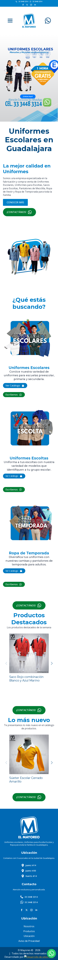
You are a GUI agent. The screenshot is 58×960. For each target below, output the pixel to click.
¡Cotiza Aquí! (28, 96)
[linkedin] (35, 4)
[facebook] (23, 4)
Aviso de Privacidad (29, 941)
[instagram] (31, 4)
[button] (51, 663)
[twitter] (27, 4)
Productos (29, 931)
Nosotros (29, 926)
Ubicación (29, 936)
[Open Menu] (10, 20)
